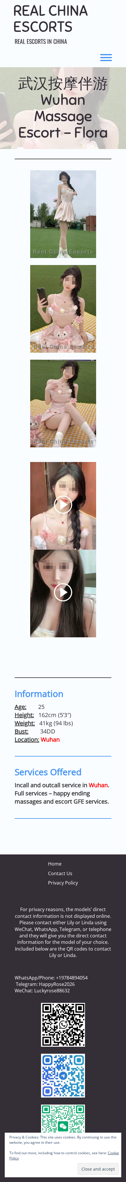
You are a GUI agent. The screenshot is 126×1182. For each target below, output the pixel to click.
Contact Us (60, 873)
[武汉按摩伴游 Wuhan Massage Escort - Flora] (63, 214)
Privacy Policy (63, 883)
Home (55, 864)
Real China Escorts (50, 19)
